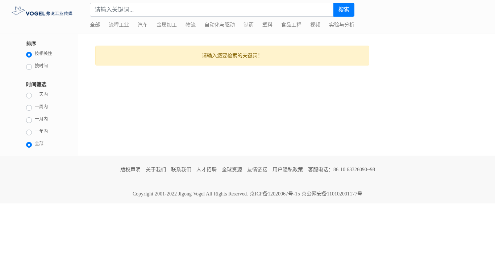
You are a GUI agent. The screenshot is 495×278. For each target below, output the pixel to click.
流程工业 (119, 25)
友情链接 (257, 169)
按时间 (41, 65)
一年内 (41, 131)
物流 (191, 25)
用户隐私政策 (288, 169)
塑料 (267, 25)
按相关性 (43, 53)
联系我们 (181, 169)
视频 (315, 25)
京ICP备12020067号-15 (275, 194)
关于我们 (156, 169)
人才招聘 (206, 169)
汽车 (143, 25)
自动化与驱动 (219, 25)
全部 (95, 25)
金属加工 (167, 25)
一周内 (41, 106)
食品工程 (291, 25)
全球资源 (232, 169)
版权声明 (130, 169)
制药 (249, 25)
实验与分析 (341, 25)
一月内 (41, 119)
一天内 (41, 94)
